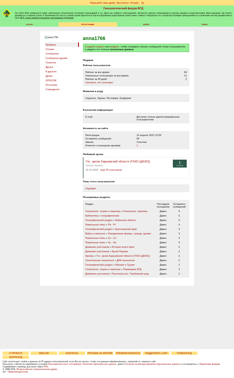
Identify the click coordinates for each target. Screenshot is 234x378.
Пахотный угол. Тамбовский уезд (130, 273)
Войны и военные (95, 233)
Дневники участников (97, 246)
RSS (46, 366)
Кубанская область (125, 220)
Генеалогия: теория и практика (102, 211)
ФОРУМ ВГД (15, 357)
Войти (146, 24)
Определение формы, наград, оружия (129, 233)
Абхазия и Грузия (125, 264)
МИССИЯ (44, 353)
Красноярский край (126, 229)
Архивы (89, 255)
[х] (142, 2)
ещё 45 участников (111, 170)
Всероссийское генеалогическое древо (37, 369)
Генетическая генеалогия (99, 260)
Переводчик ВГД (132, 269)
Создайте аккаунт (95, 46)
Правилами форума (209, 364)
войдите (114, 46)
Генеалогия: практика (135, 211)
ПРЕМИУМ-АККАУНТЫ (128, 353)
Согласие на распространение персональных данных (152, 364)
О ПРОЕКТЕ (15, 353)
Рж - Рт (112, 224)
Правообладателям (18, 371)
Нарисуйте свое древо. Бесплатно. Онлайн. (114, 2)
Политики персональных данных (99, 364)
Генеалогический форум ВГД (123, 8)
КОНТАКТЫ (72, 353)
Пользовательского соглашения (64, 364)
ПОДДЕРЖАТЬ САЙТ (156, 353)
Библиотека (91, 215)
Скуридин (90, 188)
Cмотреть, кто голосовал (99, 82)
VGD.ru (29, 24)
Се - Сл (112, 238)
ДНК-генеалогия (126, 260)
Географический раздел (98, 220)
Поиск (205, 24)
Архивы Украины (94, 165)
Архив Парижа (120, 251)
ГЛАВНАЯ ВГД (184, 353)
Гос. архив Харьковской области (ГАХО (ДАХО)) (118, 161)
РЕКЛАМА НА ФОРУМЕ (100, 353)
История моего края (123, 246)
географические (110, 215)
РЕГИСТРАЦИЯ (87, 24)
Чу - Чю (112, 242)
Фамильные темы (95, 224)
